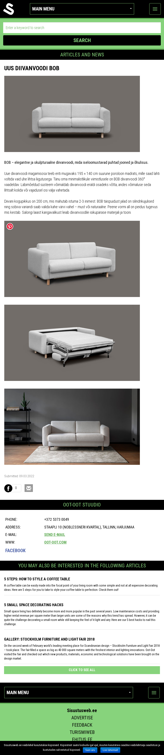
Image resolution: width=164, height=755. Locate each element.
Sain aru (90, 750)
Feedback (82, 725)
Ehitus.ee (82, 739)
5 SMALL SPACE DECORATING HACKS (33, 605)
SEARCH (82, 40)
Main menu (43, 9)
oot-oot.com (55, 542)
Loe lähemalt (110, 750)
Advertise (82, 717)
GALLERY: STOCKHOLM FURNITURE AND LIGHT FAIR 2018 (49, 639)
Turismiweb (82, 732)
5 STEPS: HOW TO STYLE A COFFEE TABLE (37, 579)
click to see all (82, 670)
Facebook (15, 550)
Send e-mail (54, 534)
